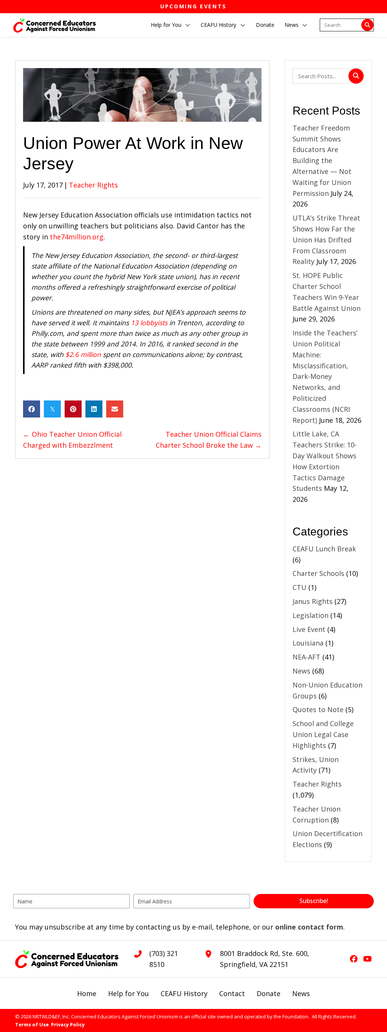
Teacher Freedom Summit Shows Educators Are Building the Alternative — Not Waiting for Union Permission (322, 160)
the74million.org (77, 236)
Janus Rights (313, 601)
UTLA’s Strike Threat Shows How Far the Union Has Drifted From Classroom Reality (326, 239)
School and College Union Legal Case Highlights (323, 734)
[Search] (367, 25)
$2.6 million (83, 354)
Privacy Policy (68, 1024)
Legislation (310, 615)
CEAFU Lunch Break (324, 548)
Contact (232, 993)
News (301, 670)
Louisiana (308, 642)
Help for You (128, 993)
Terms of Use (32, 1024)
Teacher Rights (93, 184)
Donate (268, 993)
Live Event (309, 629)
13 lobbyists (149, 322)
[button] (188, 25)
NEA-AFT (306, 656)
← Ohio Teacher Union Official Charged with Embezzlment (72, 440)
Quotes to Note (318, 709)
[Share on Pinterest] (73, 408)
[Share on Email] (114, 408)
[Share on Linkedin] (93, 408)
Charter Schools (318, 573)
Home (86, 993)
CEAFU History (184, 993)
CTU (300, 587)
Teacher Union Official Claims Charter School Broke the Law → (209, 440)
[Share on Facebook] (31, 408)
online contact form (309, 926)
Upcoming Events (193, 6)
